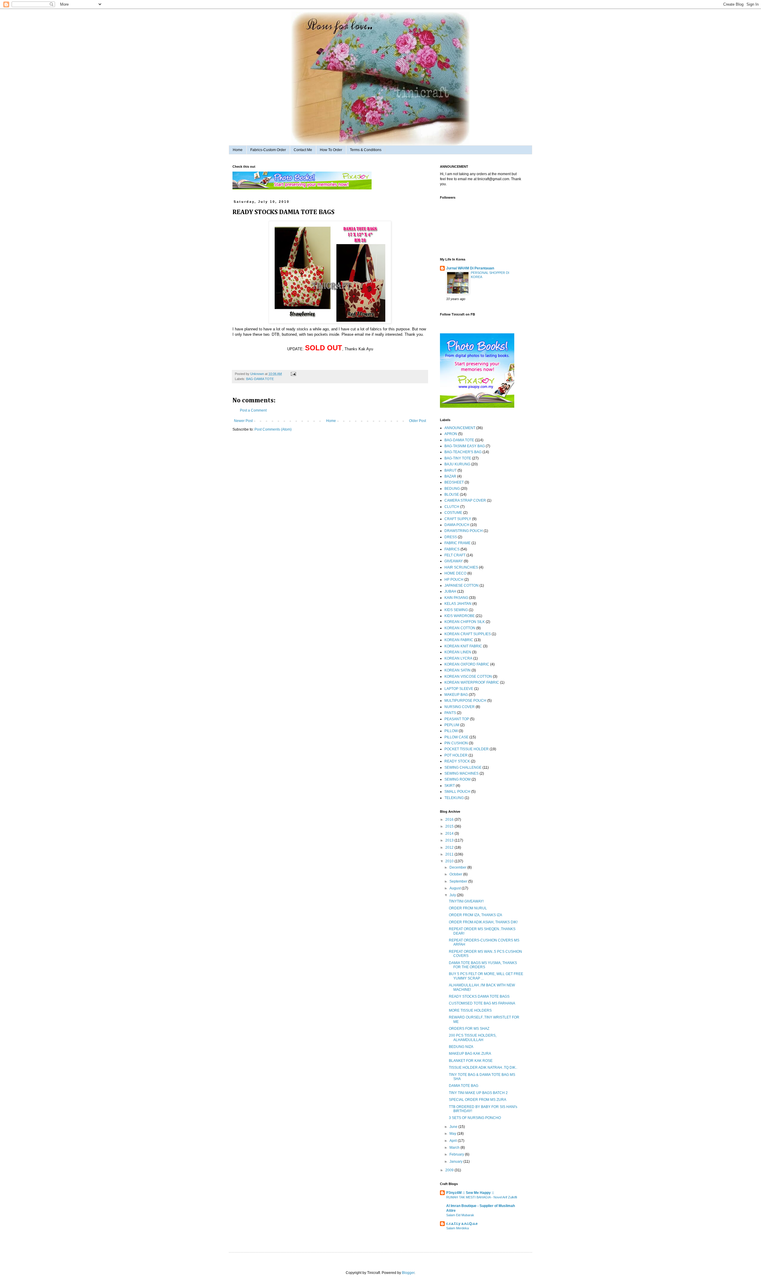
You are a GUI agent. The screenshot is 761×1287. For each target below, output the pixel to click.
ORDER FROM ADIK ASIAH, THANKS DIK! (483, 922)
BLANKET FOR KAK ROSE (471, 1061)
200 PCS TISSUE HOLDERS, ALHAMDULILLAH (472, 1037)
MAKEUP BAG (456, 695)
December (458, 867)
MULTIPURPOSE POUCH (465, 701)
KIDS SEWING (456, 610)
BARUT (450, 470)
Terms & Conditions (365, 150)
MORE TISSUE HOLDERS (470, 1010)
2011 (450, 854)
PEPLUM (451, 725)
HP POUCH (453, 579)
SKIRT (449, 786)
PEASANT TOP (456, 719)
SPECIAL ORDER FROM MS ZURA (477, 1100)
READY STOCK (457, 761)
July (453, 895)
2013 (450, 840)
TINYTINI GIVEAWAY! (466, 901)
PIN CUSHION (456, 743)
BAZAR (450, 476)
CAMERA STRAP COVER (465, 500)
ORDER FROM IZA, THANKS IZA (475, 915)
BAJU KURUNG (457, 464)
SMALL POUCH (457, 792)
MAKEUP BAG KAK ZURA (470, 1053)
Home (238, 150)
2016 (450, 819)
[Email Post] (292, 374)
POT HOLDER (456, 755)
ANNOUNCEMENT (459, 428)
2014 (450, 833)
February (457, 1154)
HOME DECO (455, 573)
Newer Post (243, 421)
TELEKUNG (454, 798)
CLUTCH (451, 507)
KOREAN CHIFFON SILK (464, 622)
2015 (450, 826)
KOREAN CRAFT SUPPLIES (467, 634)
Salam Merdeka (457, 1228)
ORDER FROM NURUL (468, 908)
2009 (450, 1170)
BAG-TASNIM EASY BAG (464, 446)
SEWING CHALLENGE (463, 767)
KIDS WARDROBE (459, 616)
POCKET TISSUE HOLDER (466, 749)
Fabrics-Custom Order (268, 150)
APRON (450, 434)
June (453, 1127)
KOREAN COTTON (459, 628)
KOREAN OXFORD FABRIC (466, 664)
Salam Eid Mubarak (460, 1215)
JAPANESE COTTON (461, 585)
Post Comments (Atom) (273, 429)
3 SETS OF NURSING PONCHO (475, 1118)
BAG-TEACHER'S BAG (463, 452)
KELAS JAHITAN (457, 604)
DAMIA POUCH (456, 525)
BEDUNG (452, 488)
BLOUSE (451, 494)
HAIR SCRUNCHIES (461, 567)
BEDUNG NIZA (461, 1047)
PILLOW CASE (456, 737)
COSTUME (453, 513)
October (456, 874)
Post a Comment (253, 410)
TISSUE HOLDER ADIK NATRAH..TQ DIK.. (483, 1067)
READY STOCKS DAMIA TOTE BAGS (479, 996)
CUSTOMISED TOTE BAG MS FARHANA (482, 1003)
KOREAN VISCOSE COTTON (468, 676)
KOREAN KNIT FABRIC (463, 646)
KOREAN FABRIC (458, 640)
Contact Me (303, 150)
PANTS (450, 713)
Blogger (408, 1273)
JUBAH (450, 591)
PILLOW (451, 731)
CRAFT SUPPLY (457, 519)
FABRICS (452, 549)
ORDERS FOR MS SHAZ (469, 1029)
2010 (450, 861)
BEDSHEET (454, 482)
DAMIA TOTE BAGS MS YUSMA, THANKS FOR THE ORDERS (483, 965)
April (453, 1141)
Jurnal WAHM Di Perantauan (470, 268)
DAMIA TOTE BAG (463, 1086)
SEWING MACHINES (461, 773)
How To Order (331, 150)
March (454, 1147)
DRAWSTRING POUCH (463, 531)
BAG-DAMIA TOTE (260, 379)
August (455, 888)
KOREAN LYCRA (458, 658)
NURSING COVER (459, 707)
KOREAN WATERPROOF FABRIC (471, 682)
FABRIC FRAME (457, 543)
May (453, 1133)
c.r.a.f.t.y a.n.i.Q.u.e (462, 1224)
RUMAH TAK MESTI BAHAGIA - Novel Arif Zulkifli (481, 1197)
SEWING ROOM (457, 779)
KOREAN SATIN (457, 670)
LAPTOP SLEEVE (458, 689)
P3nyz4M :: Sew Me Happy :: (470, 1193)
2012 (450, 847)
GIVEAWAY (453, 561)
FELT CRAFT (455, 555)
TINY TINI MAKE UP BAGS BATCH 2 (478, 1093)
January (456, 1161)
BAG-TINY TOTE (457, 458)
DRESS (450, 537)
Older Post (417, 421)
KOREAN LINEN (457, 652)
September (458, 881)
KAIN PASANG (456, 598)
